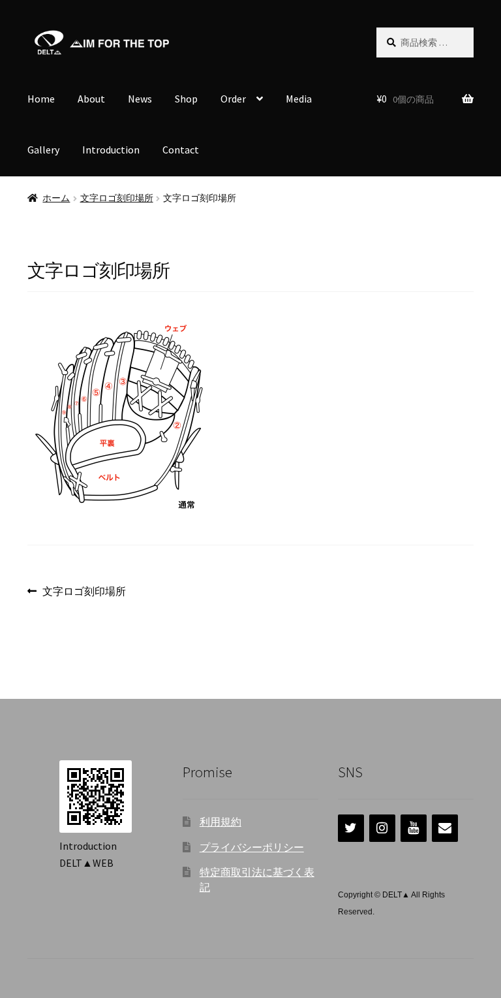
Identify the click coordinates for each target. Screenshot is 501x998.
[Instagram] (382, 828)
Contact (180, 149)
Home (41, 98)
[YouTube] (414, 828)
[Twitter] (351, 828)
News (140, 98)
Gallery (43, 149)
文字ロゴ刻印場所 (116, 198)
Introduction (111, 149)
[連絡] (445, 828)
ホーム (56, 198)
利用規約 (220, 821)
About (91, 98)
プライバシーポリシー (252, 847)
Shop (186, 98)
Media (299, 98)
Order (233, 98)
